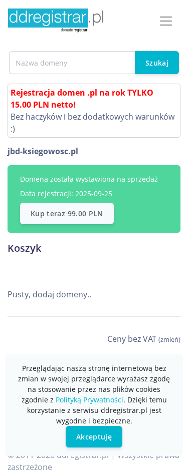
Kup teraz (67, 213)
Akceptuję (94, 436)
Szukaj (156, 63)
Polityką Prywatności (89, 399)
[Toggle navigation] (166, 21)
